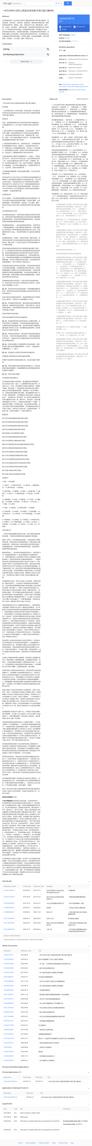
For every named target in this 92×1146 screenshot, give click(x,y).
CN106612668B (9, 964)
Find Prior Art (80, 27)
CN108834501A (9, 912)
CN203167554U (9, 1051)
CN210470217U (9, 999)
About (21, 1143)
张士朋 (67, 38)
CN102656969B (9, 968)
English (73, 35)
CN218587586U (9, 990)
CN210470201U (9, 1043)
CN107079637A (9, 1034)
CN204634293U (9, 985)
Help (72, 1143)
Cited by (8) (66, 84)
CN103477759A (9, 1025)
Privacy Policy (63, 1143)
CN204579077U (9, 955)
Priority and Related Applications (77, 86)
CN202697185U (9, 1012)
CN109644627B (9, 1056)
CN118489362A (9, 929)
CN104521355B (9, 972)
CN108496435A (9, 907)
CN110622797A (9, 1038)
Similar (64, 29)
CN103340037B (9, 959)
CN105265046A (9, 903)
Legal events (74, 84)
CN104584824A (9, 1003)
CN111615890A (9, 918)
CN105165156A (9, 897)
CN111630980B (9, 1016)
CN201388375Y (8, 977)
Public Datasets (44, 1143)
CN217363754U (9, 1007)
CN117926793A (9, 923)
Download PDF (67, 27)
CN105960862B (9, 981)
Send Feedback (31, 1143)
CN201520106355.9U (10, 1081)
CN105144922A (9, 890)
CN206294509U (9, 1029)
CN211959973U (9, 994)
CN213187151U (9, 1021)
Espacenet (71, 90)
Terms (54, 1143)
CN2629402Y (8, 1047)
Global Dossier (80, 90)
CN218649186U (9, 1060)
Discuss (61, 92)
